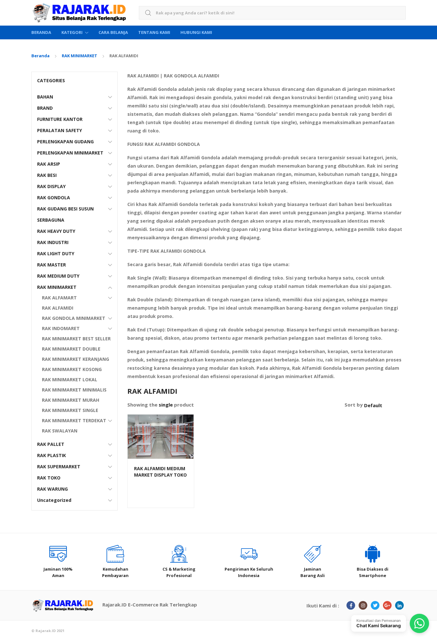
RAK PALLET (50, 444)
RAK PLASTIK (51, 455)
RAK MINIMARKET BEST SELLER (76, 339)
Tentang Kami (154, 32)
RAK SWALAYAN (59, 431)
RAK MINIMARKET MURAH (70, 400)
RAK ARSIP (48, 164)
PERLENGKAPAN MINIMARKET (70, 153)
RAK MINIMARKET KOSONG (72, 369)
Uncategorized (54, 500)
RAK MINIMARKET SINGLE (70, 410)
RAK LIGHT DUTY (55, 253)
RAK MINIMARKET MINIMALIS (74, 390)
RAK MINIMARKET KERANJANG (75, 359)
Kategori (72, 32)
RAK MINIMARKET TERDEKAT (74, 420)
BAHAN (45, 97)
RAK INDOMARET (61, 328)
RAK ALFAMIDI (57, 308)
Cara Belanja (113, 32)
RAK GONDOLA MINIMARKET (73, 318)
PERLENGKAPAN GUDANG (65, 141)
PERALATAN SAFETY (59, 130)
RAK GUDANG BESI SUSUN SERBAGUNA (65, 214)
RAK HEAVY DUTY (56, 231)
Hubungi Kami (196, 32)
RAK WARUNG (52, 489)
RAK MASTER (51, 265)
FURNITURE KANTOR (60, 119)
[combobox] (272, 13)
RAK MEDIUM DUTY (58, 276)
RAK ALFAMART (59, 298)
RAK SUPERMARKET (58, 466)
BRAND (45, 108)
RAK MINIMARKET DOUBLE (71, 349)
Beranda (41, 32)
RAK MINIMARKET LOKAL (69, 379)
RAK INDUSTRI (52, 242)
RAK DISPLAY (51, 186)
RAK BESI (47, 175)
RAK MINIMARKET (79, 56)
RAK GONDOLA (53, 197)
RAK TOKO (48, 478)
